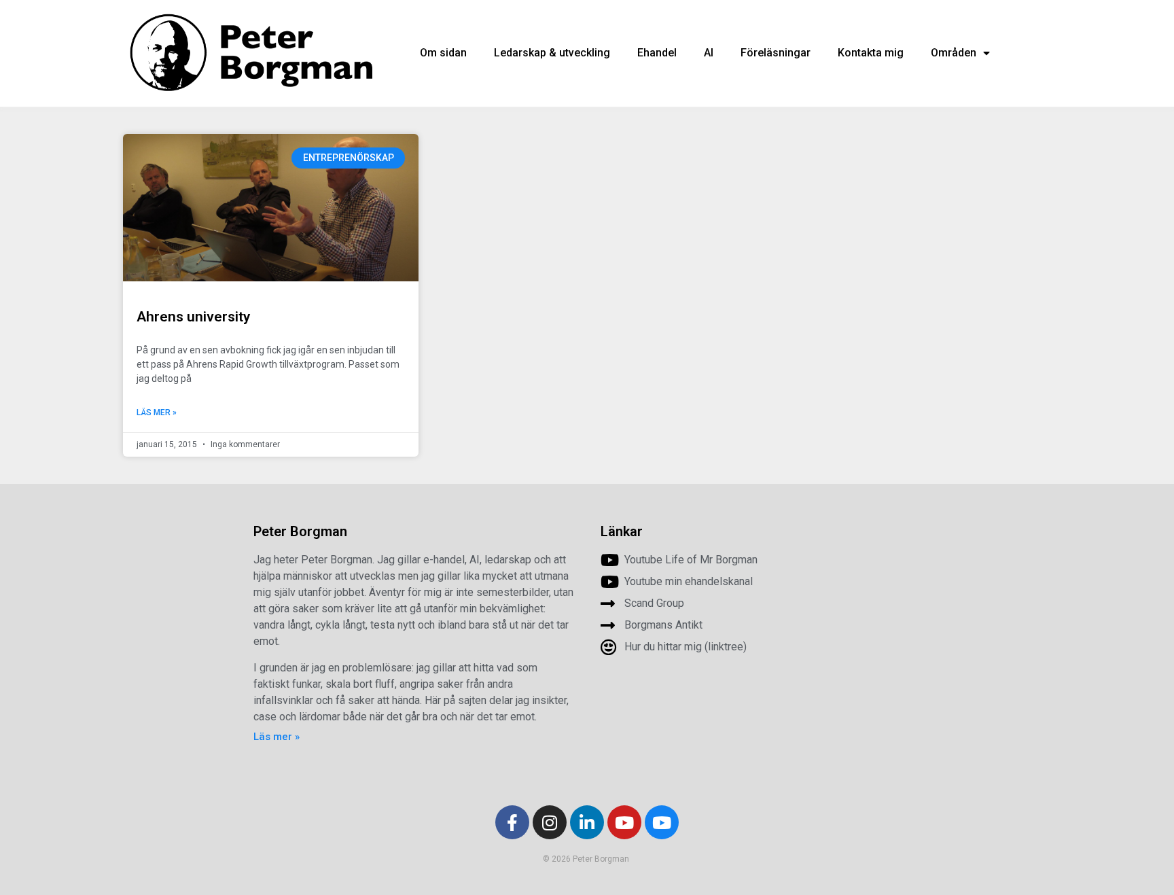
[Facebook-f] (512, 822)
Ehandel (657, 52)
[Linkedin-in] (587, 822)
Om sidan (443, 52)
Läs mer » (157, 412)
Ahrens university (193, 317)
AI (708, 52)
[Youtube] (624, 822)
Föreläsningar (776, 52)
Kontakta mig (871, 52)
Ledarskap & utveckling (552, 52)
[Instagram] (550, 822)
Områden (953, 52)
